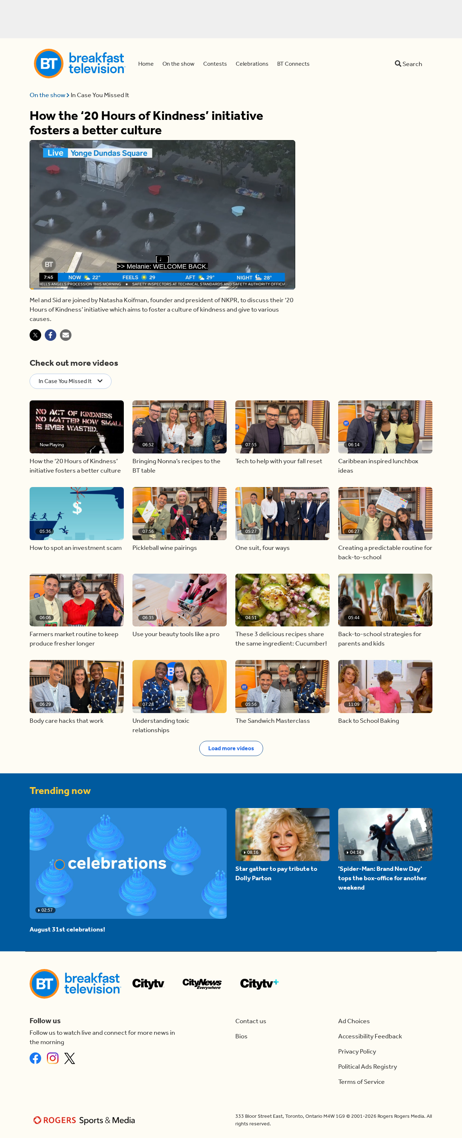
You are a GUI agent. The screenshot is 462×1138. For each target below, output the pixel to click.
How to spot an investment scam (76, 548)
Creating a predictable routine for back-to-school (385, 552)
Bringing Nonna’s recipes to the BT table (176, 465)
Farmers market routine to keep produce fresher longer (74, 638)
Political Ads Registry (367, 1066)
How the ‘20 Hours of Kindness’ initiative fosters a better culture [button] (75, 465)
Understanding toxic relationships (160, 725)
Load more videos (231, 748)
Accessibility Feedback (370, 1036)
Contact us (250, 1021)
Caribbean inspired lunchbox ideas (378, 465)
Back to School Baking (368, 721)
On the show (48, 95)
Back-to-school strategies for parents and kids (380, 638)
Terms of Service (361, 1082)
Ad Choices (354, 1021)
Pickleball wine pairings (164, 548)
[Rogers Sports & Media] (85, 1120)
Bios (241, 1036)
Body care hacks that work (67, 721)
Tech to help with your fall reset (278, 461)
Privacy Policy (357, 1051)
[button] (77, 426)
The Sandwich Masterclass (272, 721)
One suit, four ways (262, 548)
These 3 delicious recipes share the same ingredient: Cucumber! (281, 638)
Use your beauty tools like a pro (175, 634)
